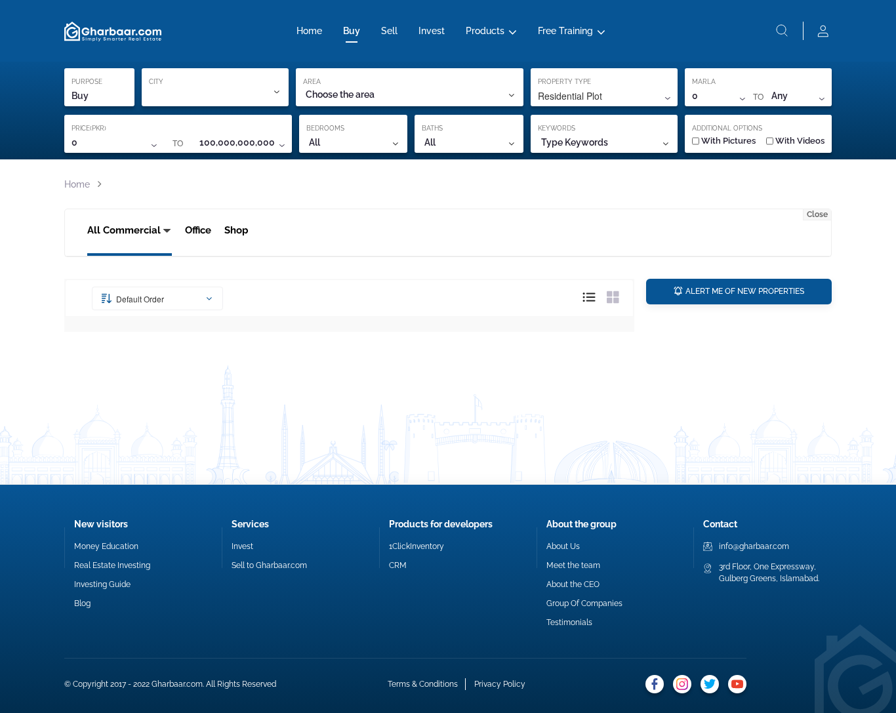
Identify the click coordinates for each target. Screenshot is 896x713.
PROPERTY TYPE (564, 81)
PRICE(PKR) (88, 128)
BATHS (432, 128)
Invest (431, 31)
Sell (389, 31)
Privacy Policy (499, 684)
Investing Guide (102, 584)
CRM (398, 565)
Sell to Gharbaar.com (269, 565)
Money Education (106, 546)
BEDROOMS (325, 128)
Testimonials (569, 622)
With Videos (800, 141)
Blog (82, 603)
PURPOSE (86, 81)
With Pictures (728, 141)
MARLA (704, 81)
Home (309, 31)
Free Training (565, 31)
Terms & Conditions (423, 684)
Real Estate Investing (112, 565)
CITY (156, 81)
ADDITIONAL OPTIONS (727, 128)
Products (485, 31)
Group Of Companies (584, 603)
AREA (312, 81)
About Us (563, 546)
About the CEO (573, 584)
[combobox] (409, 94)
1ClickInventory (416, 546)
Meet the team (573, 565)
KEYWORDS (556, 128)
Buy (351, 31)
